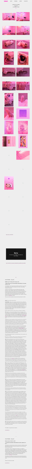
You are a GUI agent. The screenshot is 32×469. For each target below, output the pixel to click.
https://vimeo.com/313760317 (9, 234)
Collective (26, 1)
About (11, 1)
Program (15, 1)
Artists (20, 1)
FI (16, 277)
